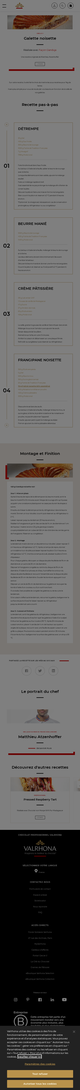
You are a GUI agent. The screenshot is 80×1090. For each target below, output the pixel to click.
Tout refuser (40, 1073)
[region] (40, 1058)
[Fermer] (74, 1032)
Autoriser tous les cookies (39, 1083)
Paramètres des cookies (40, 1063)
